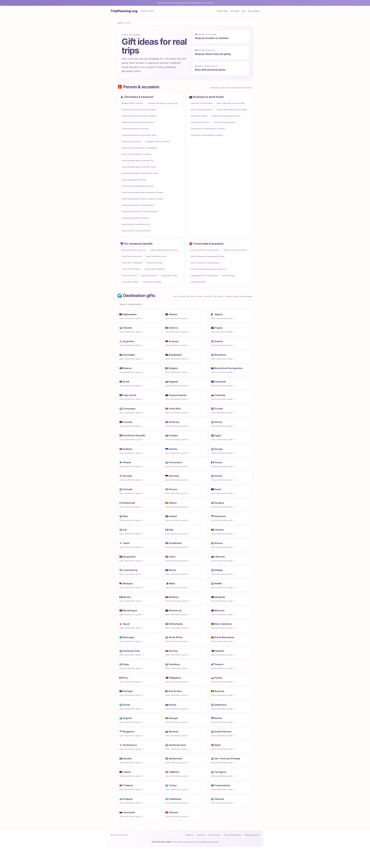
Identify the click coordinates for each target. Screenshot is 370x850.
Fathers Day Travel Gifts (131, 141)
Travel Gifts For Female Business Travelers (208, 129)
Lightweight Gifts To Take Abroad (204, 275)
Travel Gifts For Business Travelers (225, 116)
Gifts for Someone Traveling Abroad (205, 263)
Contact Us (201, 835)
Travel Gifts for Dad (154, 263)
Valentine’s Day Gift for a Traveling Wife (137, 205)
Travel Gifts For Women (152, 282)
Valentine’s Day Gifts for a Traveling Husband (140, 211)
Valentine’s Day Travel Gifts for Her (136, 224)
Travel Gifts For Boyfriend (132, 263)
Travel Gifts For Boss (199, 116)
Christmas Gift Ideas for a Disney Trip (162, 103)
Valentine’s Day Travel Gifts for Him (136, 231)
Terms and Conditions (232, 835)
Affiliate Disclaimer (251, 835)
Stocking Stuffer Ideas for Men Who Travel (139, 167)
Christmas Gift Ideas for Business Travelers (139, 110)
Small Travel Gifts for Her (132, 256)
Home (119, 23)
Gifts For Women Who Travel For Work (232, 110)
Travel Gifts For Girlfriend (155, 269)
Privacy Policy (214, 835)
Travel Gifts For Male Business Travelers (207, 135)
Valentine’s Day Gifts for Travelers (135, 218)
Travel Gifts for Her (129, 275)
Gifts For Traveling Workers (201, 110)
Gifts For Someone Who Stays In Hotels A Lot (209, 269)
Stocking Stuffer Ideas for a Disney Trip (137, 160)
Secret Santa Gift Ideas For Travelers (136, 154)
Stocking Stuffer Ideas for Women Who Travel (140, 173)
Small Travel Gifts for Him (156, 256)
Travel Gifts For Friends (131, 269)
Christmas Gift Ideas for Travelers (135, 129)
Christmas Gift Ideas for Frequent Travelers (139, 116)
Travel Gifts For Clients (200, 122)
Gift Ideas (235, 11)
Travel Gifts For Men (169, 275)
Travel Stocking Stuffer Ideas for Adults (137, 186)
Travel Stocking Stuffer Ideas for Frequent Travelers (142, 199)
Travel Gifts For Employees (224, 122)
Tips (243, 11)
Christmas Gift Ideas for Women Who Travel (139, 135)
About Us (189, 835)
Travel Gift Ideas (228, 275)
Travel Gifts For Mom (130, 282)
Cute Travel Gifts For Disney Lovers (205, 250)
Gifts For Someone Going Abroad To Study (208, 256)
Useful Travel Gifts (198, 282)
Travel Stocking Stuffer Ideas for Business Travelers (142, 192)
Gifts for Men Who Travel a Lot (134, 250)
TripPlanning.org (123, 11)
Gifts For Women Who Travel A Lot (164, 250)
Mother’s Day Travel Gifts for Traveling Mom (139, 148)
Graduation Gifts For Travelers (158, 141)
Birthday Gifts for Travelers (132, 103)
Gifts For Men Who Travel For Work (231, 103)
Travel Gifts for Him (149, 275)
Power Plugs (222, 11)
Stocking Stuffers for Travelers (134, 180)
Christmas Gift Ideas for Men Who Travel (138, 122)
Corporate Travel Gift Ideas (201, 103)
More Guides (254, 11)
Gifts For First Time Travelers (235, 250)
